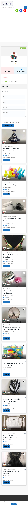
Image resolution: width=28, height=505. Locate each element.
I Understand (14, 503)
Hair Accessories (13, 216)
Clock (10, 324)
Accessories (6, 216)
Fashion (5, 252)
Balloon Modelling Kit (10, 185)
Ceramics (10, 146)
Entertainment (6, 182)
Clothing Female (11, 252)
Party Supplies (14, 182)
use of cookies (23, 501)
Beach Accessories (13, 397)
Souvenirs (5, 146)
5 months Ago (10, 81)
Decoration (5, 324)
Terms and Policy (16, 122)
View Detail (6, 159)
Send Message (8, 125)
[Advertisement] (14, 27)
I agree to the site (12, 122)
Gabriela (14, 61)
